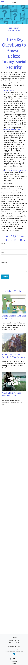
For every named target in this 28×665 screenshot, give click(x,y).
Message (4, 262)
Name (3, 243)
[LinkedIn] (14, 654)
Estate (14, 663)
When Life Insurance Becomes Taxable (11, 394)
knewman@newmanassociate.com (14, 651)
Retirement (14, 661)
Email (3, 253)
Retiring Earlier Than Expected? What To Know (13, 355)
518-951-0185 (15, 640)
